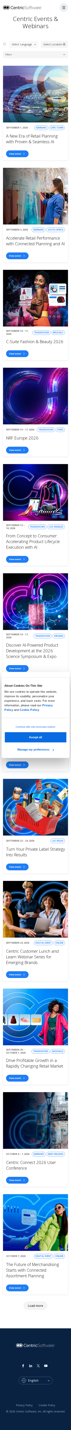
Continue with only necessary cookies (35, 727)
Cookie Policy (29, 709)
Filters (8, 54)
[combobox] (40, 1380)
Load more (35, 1306)
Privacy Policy (24, 1405)
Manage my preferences (33, 749)
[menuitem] (24, 1405)
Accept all (35, 737)
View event (15, 153)
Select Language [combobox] (22, 44)
